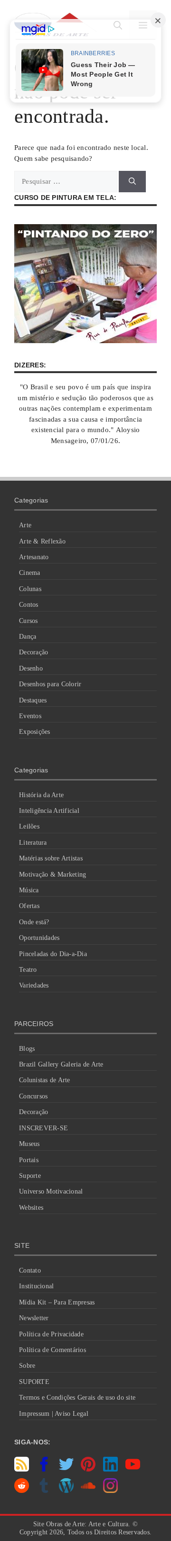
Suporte (30, 1175)
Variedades (34, 985)
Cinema (29, 572)
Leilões (29, 826)
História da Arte (41, 795)
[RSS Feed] (21, 1469)
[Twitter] (66, 1469)
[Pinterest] (88, 1469)
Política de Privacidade (51, 1334)
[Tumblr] (44, 1490)
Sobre (27, 1365)
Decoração (33, 652)
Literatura (33, 842)
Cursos (28, 620)
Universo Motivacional (51, 1191)
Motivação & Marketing (52, 874)
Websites (31, 1207)
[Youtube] (132, 1469)
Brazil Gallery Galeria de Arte (61, 1064)
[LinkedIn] (110, 1469)
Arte (25, 525)
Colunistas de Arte (44, 1080)
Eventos (30, 716)
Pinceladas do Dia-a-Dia (53, 954)
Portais (28, 1160)
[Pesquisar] (132, 181)
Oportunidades (39, 937)
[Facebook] (44, 1469)
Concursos (33, 1096)
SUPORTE (34, 1381)
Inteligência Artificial (49, 810)
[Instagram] (110, 1490)
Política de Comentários (52, 1349)
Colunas (30, 589)
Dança (27, 636)
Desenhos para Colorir (50, 684)
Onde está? (34, 922)
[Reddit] (21, 1490)
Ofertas (29, 905)
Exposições (34, 731)
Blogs (27, 1048)
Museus (29, 1143)
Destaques (33, 700)
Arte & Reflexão (42, 541)
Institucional (36, 1286)
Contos (28, 604)
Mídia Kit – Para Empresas (57, 1302)
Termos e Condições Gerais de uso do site (77, 1397)
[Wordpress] (66, 1490)
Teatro (28, 969)
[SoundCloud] (88, 1490)
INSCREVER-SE (43, 1128)
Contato (30, 1270)
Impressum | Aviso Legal (53, 1413)
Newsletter (34, 1318)
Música (29, 890)
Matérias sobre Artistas (51, 858)
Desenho (31, 668)
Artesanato (34, 557)
